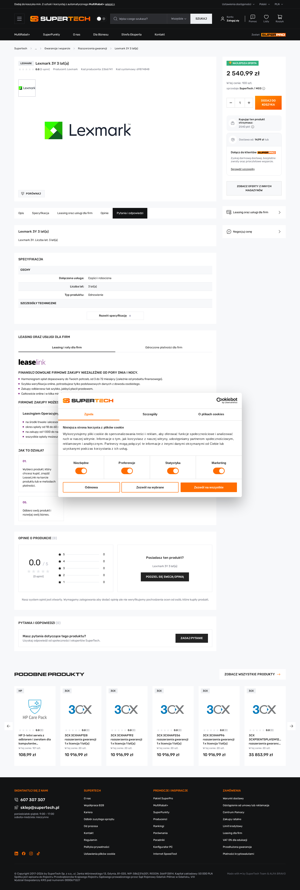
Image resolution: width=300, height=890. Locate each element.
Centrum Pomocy (233, 812)
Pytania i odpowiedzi (130, 213)
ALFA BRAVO (278, 873)
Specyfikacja (40, 213)
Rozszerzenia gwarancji (92, 48)
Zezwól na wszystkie (208, 487)
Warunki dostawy (233, 798)
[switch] (127, 471)
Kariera (88, 812)
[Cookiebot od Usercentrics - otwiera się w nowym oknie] (219, 401)
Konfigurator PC (163, 846)
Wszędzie (177, 18)
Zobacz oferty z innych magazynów (254, 188)
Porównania (160, 833)
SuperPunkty (51, 34)
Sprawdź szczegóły (243, 169)
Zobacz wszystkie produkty (249, 674)
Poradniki (159, 839)
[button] (27, 88)
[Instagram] (31, 853)
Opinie (105, 213)
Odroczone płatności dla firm (163, 347)
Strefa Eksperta (131, 34)
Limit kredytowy (232, 826)
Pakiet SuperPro (163, 798)
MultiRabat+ (22, 34)
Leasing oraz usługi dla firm (74, 213)
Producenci (160, 819)
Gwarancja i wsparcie (57, 48)
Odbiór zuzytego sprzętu (99, 819)
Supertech (20, 48)
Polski (263, 4)
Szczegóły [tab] (150, 414)
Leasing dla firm (232, 833)
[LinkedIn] (16, 853)
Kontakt (160, 34)
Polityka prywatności (96, 846)
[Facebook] (24, 853)
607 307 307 (32, 799)
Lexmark (72, 69)
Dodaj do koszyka (268, 102)
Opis (21, 213)
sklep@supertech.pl (39, 807)
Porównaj (33, 193)
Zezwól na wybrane (150, 487)
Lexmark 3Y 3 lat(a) (126, 48)
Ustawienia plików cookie (99, 853)
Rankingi (158, 826)
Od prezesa (91, 826)
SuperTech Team (256, 873)
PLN (277, 4)
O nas (76, 34)
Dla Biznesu (100, 34)
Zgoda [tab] (88, 414)
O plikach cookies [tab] (211, 414)
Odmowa (91, 487)
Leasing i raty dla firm (67, 347)
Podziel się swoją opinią (165, 577)
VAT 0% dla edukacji (235, 839)
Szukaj (201, 18)
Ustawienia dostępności (236, 4)
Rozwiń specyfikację (113, 315)
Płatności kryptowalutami (238, 853)
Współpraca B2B (94, 805)
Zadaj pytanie (192, 638)
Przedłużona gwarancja (237, 846)
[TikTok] (38, 853)
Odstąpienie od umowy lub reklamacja (246, 805)
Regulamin (90, 839)
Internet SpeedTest (165, 853)
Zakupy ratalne (232, 819)
